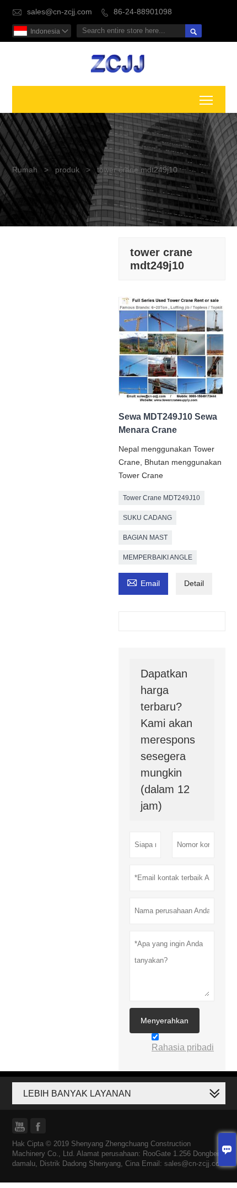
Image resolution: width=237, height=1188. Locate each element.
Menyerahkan (164, 1020)
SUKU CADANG (147, 518)
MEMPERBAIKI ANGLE (157, 557)
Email (143, 582)
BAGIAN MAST (145, 538)
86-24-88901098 (143, 12)
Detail (194, 583)
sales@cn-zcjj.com (59, 12)
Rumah (24, 170)
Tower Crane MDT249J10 (161, 498)
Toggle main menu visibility (206, 99)
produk (67, 170)
